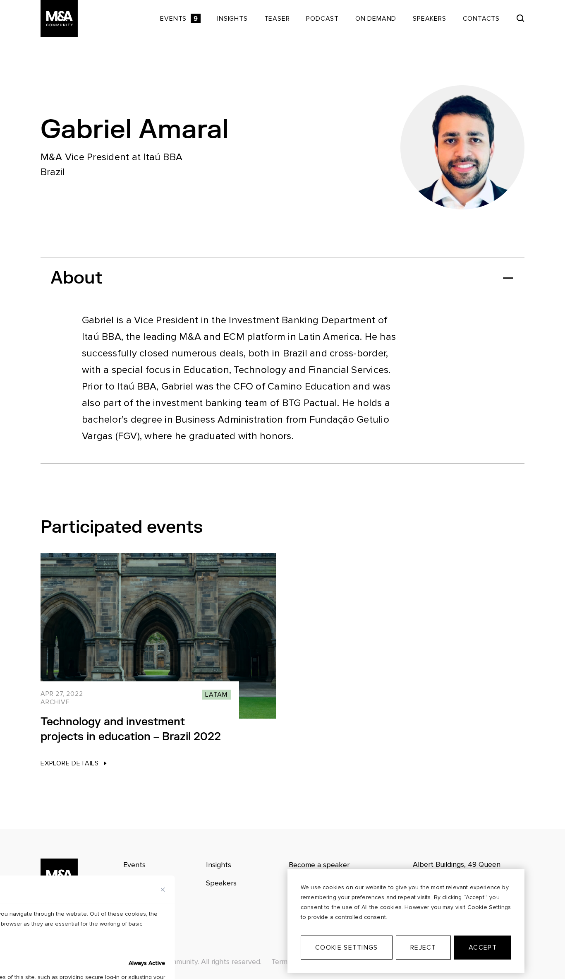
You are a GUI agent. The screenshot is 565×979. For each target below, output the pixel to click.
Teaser (277, 18)
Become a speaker (319, 864)
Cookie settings (346, 947)
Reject (423, 947)
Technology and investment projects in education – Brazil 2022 (131, 729)
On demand (375, 18)
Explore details (70, 763)
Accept (483, 947)
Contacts (481, 18)
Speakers (429, 18)
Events (179, 18)
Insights (232, 18)
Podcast (322, 18)
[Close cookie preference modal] (163, 890)
